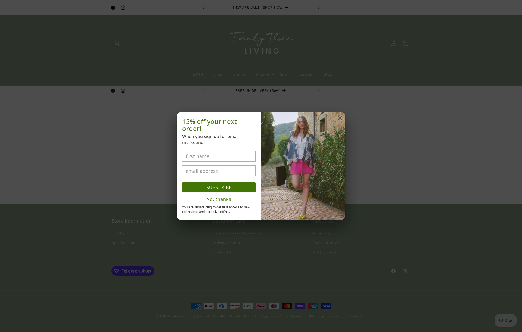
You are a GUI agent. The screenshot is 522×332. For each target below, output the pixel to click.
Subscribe (219, 187)
